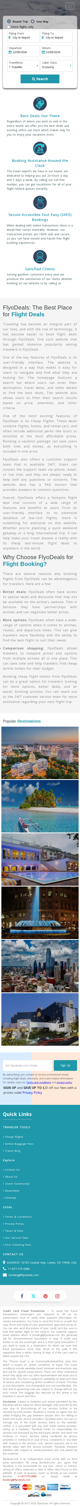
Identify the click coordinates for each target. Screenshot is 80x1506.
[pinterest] (45, 1296)
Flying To (48, 33)
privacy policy (64, 1082)
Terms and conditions (38, 1082)
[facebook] (22, 1296)
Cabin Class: (49, 62)
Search (41, 78)
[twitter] (33, 1296)
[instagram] (57, 1296)
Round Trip (20, 21)
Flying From (16, 33)
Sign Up (65, 1065)
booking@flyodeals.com (24, 1275)
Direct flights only (22, 27)
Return (46, 48)
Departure (15, 48)
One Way (42, 21)
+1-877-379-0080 (19, 1269)
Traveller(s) (16, 62)
